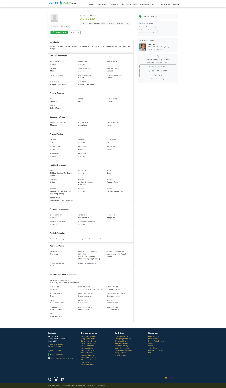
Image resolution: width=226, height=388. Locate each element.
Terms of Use (80, 385)
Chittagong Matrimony (123, 339)
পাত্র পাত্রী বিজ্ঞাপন (86, 362)
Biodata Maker (153, 339)
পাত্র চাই (150, 346)
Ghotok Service (120, 355)
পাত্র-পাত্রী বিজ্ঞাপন (153, 348)
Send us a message (158, 79)
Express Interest (60, 32)
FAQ (149, 353)
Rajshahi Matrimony (122, 343)
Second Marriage (87, 350)
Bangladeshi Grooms (89, 341)
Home (92, 4)
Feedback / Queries (155, 350)
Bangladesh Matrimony (89, 336)
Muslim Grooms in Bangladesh (150, 27)
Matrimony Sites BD (88, 358)
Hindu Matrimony (87, 346)
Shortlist (76, 32)
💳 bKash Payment (171, 378)
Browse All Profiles (88, 355)
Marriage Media (87, 348)
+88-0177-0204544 (159, 71)
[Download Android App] (62, 379)
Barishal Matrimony (122, 348)
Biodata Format (153, 336)
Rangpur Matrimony (122, 353)
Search (114, 4)
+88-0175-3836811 (159, 66)
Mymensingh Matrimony (123, 350)
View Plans (157, 75)
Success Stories (129, 4)
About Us (101, 385)
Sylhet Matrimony (121, 341)
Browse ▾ (102, 4)
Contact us (164, 4)
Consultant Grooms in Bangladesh (151, 30)
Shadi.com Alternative (89, 360)
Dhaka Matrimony (121, 336)
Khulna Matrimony (121, 346)
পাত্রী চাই (150, 343)
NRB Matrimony (87, 353)
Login (176, 4)
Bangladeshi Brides (88, 339)
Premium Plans (147, 4)
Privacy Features (68, 385)
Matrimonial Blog (87, 365)
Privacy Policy (92, 385)
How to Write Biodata (156, 341)
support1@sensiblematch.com (61, 358)
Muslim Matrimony (88, 343)
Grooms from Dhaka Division (149, 33)
